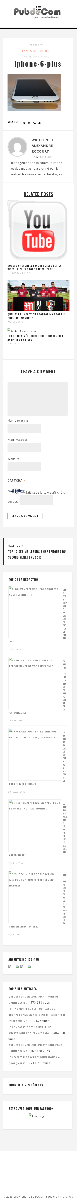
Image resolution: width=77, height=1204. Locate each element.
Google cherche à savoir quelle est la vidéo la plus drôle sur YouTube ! (35, 267)
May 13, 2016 (15, 343)
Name (18, 420)
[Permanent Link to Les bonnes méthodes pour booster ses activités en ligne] (22, 331)
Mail (17, 440)
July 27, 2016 (15, 322)
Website (14, 459)
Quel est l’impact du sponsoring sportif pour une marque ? (36, 316)
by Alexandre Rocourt (36, 50)
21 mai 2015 (37, 45)
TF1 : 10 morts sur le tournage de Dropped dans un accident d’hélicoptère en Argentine (37, 1015)
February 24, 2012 (19, 273)
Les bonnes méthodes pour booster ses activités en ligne (35, 337)
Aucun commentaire (36, 56)
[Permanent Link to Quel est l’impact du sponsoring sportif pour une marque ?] (38, 310)
